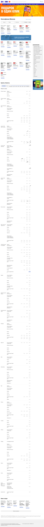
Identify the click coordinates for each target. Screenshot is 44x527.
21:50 (30, 142)
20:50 (29, 91)
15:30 (24, 117)
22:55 (29, 271)
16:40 (27, 298)
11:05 (27, 313)
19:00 (24, 115)
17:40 (29, 240)
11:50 (21, 141)
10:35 (24, 295)
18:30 (29, 157)
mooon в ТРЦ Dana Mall (37, 51)
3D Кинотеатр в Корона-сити (37, 47)
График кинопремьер (28, 19)
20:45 (29, 290)
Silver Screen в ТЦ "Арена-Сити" (38, 50)
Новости (37, 4)
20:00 (29, 338)
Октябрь (2, 420)
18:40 (27, 142)
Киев (34, 64)
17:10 (29, 359)
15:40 (27, 227)
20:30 (27, 162)
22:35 (29, 254)
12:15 (21, 252)
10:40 (21, 303)
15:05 (29, 407)
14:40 (21, 117)
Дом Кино (35, 63)
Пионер (35, 72)
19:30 (29, 288)
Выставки (21, 4)
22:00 (29, 123)
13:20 (24, 303)
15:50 (24, 120)
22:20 (29, 126)
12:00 (27, 203)
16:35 (29, 120)
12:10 (27, 174)
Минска (12, 19)
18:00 (27, 101)
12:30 (21, 200)
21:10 (29, 101)
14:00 (27, 260)
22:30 (29, 256)
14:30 (21, 120)
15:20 (30, 145)
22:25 (29, 244)
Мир (34, 67)
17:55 (27, 396)
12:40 (24, 141)
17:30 (27, 282)
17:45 (29, 351)
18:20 (24, 172)
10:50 (29, 345)
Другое (30, 4)
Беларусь (35, 59)
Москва (35, 68)
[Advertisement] (38, 32)
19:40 (29, 262)
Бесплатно (33, 4)
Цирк (24, 4)
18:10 (29, 200)
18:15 (29, 98)
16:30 (27, 240)
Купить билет (9, 33)
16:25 (27, 91)
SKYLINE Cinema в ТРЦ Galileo (38, 54)
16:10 (21, 172)
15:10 (24, 200)
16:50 (29, 131)
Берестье (35, 60)
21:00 (27, 201)
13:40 (29, 203)
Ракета (34, 73)
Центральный (35, 76)
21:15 (29, 214)
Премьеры (26, 22)
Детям (27, 4)
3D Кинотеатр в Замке (36, 46)
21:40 (29, 115)
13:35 (29, 209)
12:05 (24, 247)
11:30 (29, 383)
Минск (42, 1)
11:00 (27, 209)
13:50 (27, 141)
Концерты (4, 4)
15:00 (29, 326)
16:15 (29, 265)
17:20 (24, 262)
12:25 (24, 265)
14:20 (29, 111)
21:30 (29, 133)
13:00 (30, 168)
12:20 (21, 171)
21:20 (29, 135)
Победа (2, 441)
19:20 (27, 115)
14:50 (29, 108)
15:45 (29, 313)
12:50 (27, 131)
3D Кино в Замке (3, 91)
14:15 (29, 212)
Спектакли (17, 4)
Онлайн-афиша (9, 4)
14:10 (24, 232)
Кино (1, 4)
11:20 (27, 212)
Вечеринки (13, 4)
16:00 (27, 117)
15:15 (24, 288)
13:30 (29, 280)
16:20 (27, 252)
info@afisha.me (32, 523)
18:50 (27, 135)
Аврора (35, 55)
